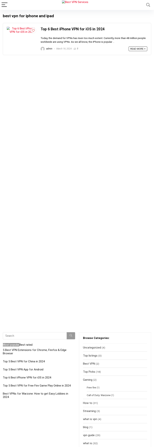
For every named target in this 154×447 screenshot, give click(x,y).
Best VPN (89, 363)
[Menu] (4, 5)
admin (49, 48)
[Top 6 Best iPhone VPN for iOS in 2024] (22, 28)
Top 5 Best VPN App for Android (23, 369)
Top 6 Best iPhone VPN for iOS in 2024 (73, 29)
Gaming (87, 379)
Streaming (89, 411)
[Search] (148, 5)
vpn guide (89, 435)
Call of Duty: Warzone (99, 395)
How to (87, 403)
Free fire (91, 387)
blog (85, 427)
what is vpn (90, 419)
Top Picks (89, 371)
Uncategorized (92, 347)
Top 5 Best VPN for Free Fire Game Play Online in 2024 (37, 385)
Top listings (90, 355)
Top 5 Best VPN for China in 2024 (24, 361)
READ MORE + (138, 48)
